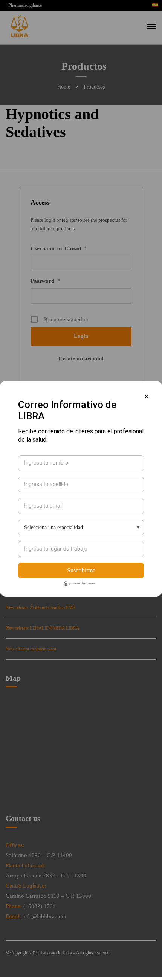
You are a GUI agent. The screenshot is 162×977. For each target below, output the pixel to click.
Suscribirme (81, 570)
